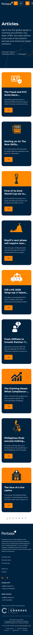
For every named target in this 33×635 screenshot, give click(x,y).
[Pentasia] (7, 3)
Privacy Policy (10, 628)
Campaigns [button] (22, 54)
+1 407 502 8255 (7, 600)
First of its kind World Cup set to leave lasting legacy (16, 192)
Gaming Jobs (6, 557)
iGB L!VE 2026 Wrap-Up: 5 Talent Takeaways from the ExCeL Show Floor (16, 291)
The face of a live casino (14, 489)
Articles (4, 572)
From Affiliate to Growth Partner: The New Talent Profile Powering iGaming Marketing (16, 341)
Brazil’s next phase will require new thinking (15, 242)
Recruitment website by (16, 625)
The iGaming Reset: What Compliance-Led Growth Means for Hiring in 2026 (16, 390)
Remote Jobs (6, 560)
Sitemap (25, 630)
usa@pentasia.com (8, 597)
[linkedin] (3, 578)
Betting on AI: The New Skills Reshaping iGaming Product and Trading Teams (16, 143)
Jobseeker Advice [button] (8, 54)
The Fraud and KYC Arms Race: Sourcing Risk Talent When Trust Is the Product (15, 94)
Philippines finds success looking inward (14, 440)
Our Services (6, 563)
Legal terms (15, 630)
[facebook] (8, 578)
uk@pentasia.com (8, 586)
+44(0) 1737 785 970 (8, 589)
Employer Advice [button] (8, 52)
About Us (5, 569)
